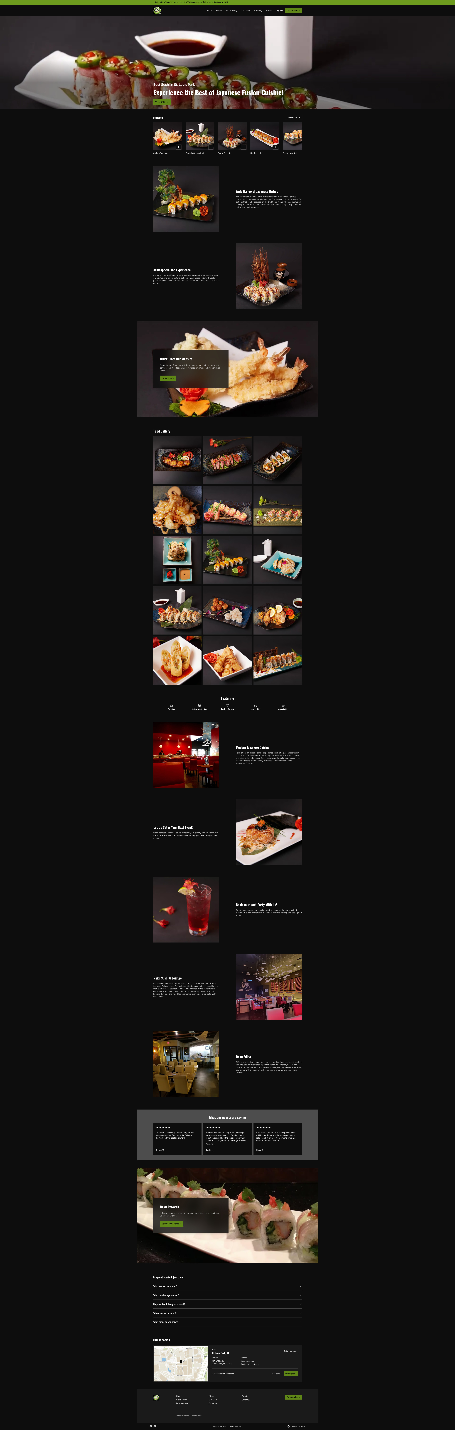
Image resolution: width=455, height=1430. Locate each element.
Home (179, 1396)
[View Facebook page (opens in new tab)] (151, 1426)
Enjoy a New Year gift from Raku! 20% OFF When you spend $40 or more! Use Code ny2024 (191, 2)
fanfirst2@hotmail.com (249, 1364)
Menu (209, 10)
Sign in (280, 10)
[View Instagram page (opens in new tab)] (154, 1426)
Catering (258, 10)
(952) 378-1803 (247, 1361)
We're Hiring (231, 10)
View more (210, 1144)
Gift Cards (245, 10)
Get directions (290, 1351)
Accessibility (197, 1416)
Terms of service (182, 1416)
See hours (276, 1374)
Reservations (182, 1403)
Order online (291, 1374)
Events (219, 10)
